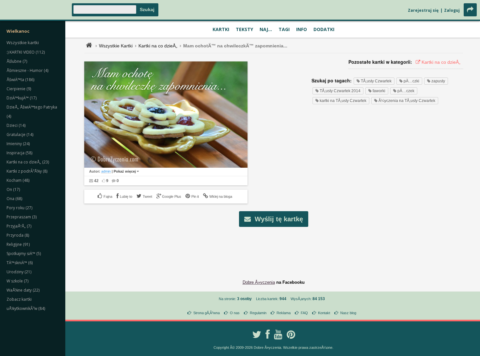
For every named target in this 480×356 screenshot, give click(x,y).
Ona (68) (14, 198)
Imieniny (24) (18, 143)
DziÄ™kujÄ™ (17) (22, 98)
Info (301, 29)
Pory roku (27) (19, 208)
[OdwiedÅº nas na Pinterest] (291, 334)
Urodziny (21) (19, 272)
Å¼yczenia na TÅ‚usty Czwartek (406, 100)
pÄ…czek (405, 91)
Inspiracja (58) (19, 153)
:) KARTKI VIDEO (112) (26, 52)
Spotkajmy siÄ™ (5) (24, 253)
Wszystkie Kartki (116, 45)
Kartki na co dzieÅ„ (157, 45)
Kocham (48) (18, 180)
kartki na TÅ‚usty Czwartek (342, 100)
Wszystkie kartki (23, 42)
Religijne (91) (18, 244)
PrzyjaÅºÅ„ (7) (19, 226)
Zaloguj (452, 10)
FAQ (304, 313)
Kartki (221, 29)
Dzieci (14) (16, 125)
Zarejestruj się (423, 10)
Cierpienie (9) (19, 89)
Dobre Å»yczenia (259, 282)
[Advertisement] (273, 248)
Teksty (244, 29)
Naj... (266, 29)
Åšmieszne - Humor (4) (27, 70)
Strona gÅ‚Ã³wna (206, 313)
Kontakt (324, 313)
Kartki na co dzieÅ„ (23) (28, 162)
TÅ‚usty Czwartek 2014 (339, 91)
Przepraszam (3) (22, 217)
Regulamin (258, 313)
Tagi (284, 29)
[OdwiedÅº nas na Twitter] (256, 334)
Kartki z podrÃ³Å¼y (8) (27, 171)
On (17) (13, 189)
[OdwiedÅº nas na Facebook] (267, 334)
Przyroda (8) (18, 235)
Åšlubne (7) (17, 61)
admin (106, 171)
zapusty (437, 81)
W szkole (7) (17, 281)
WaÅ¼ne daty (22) (23, 290)
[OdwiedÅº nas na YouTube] (278, 334)
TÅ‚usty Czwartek (376, 81)
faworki (378, 91)
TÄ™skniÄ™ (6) (20, 262)
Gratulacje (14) (20, 134)
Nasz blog (348, 313)
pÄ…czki (411, 81)
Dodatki (323, 29)
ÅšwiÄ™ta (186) (20, 79)
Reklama (284, 313)
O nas (235, 313)
